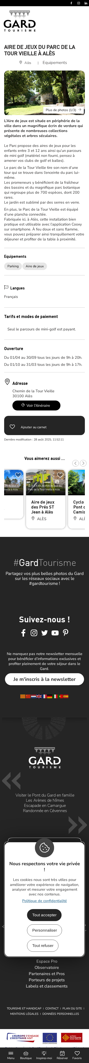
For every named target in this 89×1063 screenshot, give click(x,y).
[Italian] (55, 695)
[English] (39, 695)
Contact (52, 1008)
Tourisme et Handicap (24, 1008)
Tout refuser (42, 945)
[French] (44, 695)
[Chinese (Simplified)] (28, 695)
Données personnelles (60, 1014)
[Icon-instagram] (34, 633)
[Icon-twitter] (44, 633)
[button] (75, 463)
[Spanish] (66, 695)
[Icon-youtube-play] (55, 633)
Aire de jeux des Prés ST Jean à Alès (42, 507)
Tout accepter (44, 915)
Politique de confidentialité (44, 900)
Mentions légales (24, 1014)
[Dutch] (33, 695)
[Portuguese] (60, 695)
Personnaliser (44, 930)
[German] (50, 695)
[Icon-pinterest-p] (65, 633)
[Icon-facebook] (23, 633)
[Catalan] (23, 695)
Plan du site (72, 1008)
